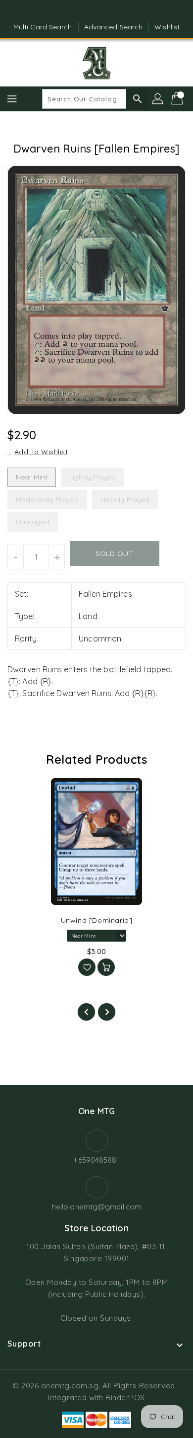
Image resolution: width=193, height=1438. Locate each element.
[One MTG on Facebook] (87, 11)
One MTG (96, 1111)
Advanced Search (113, 26)
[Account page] (158, 99)
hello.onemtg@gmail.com (96, 1206)
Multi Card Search (42, 26)
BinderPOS (125, 1397)
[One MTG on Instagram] (105, 11)
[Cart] (178, 99)
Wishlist (167, 26)
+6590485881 (96, 1160)
